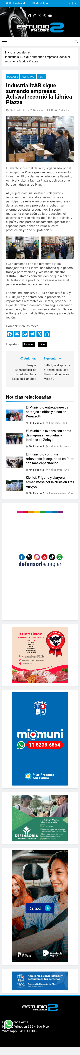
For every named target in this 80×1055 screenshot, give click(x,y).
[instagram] (34, 16)
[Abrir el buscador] (76, 41)
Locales (12, 76)
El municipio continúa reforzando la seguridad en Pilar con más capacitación (49, 458)
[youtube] (50, 16)
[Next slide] (75, 3)
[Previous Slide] (69, 3)
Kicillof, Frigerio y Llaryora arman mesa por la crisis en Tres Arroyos (50, 482)
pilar (42, 344)
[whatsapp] (44, 16)
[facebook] (29, 16)
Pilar (41, 76)
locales (28, 344)
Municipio (28, 76)
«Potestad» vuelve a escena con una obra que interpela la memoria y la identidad (13, 3)
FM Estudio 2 (17, 110)
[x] (39, 16)
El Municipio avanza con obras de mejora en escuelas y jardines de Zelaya (48, 435)
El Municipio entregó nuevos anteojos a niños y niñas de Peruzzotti (47, 412)
